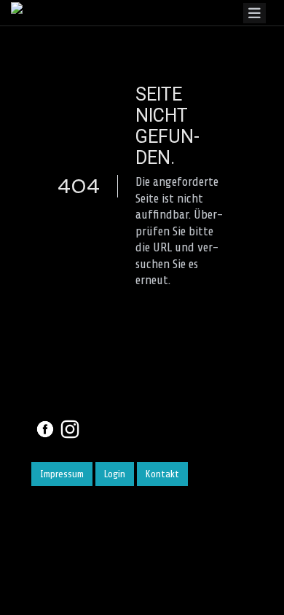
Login (114, 474)
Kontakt (162, 474)
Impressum (62, 474)
